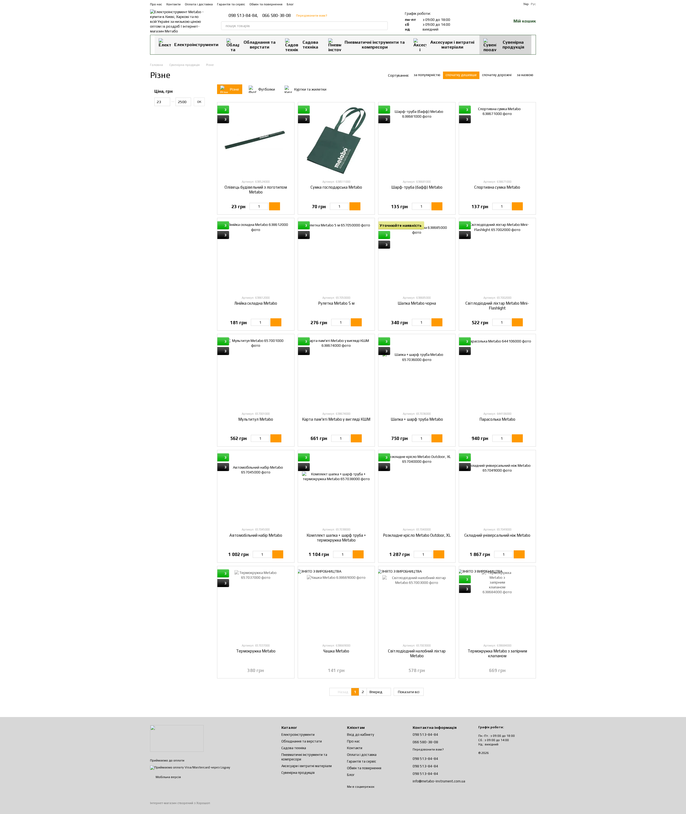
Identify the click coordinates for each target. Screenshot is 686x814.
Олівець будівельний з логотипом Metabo (256, 189)
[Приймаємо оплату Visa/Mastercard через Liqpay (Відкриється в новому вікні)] (190, 767)
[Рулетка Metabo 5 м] (336, 256)
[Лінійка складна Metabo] (255, 256)
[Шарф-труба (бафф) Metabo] (416, 140)
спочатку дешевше (461, 75)
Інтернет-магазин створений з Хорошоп (180, 803)
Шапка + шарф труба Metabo (417, 419)
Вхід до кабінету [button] (360, 735)
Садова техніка (310, 45)
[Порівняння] (479, 21)
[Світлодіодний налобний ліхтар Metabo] (416, 604)
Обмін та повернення (265, 4)
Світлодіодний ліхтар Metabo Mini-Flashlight (497, 305)
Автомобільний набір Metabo (255, 535)
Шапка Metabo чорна (417, 303)
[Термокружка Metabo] (255, 604)
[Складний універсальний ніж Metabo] (497, 488)
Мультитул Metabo (255, 419)
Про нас (156, 4)
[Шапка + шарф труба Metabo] (416, 372)
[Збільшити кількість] (265, 206)
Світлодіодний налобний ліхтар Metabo (417, 653)
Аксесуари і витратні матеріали (452, 45)
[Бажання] (493, 21)
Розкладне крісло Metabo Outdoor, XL (417, 535)
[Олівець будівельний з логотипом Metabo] (255, 140)
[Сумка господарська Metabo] (336, 140)
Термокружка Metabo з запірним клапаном (497, 653)
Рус (533, 4)
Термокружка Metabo (255, 651)
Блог (290, 4)
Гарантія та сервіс (231, 4)
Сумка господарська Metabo (336, 187)
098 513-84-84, (243, 15)
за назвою (525, 75)
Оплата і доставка (199, 4)
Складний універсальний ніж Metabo (497, 535)
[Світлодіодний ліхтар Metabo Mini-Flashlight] (497, 256)
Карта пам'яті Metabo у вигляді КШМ (336, 419)
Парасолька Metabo (497, 419)
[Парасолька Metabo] (497, 372)
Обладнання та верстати (259, 45)
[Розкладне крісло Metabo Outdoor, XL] (416, 488)
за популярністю (427, 75)
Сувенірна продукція (513, 45)
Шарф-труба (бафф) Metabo (416, 187)
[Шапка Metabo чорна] (416, 256)
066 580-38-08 (276, 15)
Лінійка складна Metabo (255, 303)
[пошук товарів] (383, 25)
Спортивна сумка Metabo (497, 187)
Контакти (173, 4)
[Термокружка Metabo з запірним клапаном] (497, 604)
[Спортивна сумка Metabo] (497, 140)
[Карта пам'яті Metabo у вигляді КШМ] (336, 372)
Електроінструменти (196, 44)
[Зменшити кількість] (252, 206)
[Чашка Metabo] (336, 604)
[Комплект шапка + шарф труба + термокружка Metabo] (336, 488)
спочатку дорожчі (497, 75)
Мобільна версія (168, 777)
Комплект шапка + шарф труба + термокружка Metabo (336, 537)
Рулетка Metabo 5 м (336, 303)
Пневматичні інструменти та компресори (375, 45)
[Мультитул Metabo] (255, 372)
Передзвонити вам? (311, 15)
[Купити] (274, 206)
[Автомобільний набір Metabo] (255, 488)
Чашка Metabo (336, 651)
